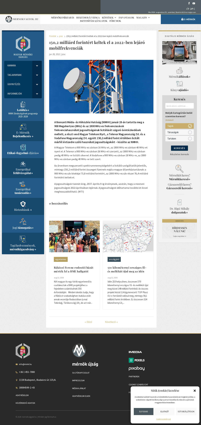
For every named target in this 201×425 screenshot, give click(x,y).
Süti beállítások (186, 411)
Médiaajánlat (79, 388)
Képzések (107, 17)
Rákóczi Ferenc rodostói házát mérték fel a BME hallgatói (73, 269)
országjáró (114, 259)
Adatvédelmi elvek (81, 396)
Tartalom (171, 138)
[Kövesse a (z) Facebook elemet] (189, 3)
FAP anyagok (126, 17)
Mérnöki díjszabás (62, 17)
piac (64, 54)
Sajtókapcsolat (81, 372)
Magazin (141, 17)
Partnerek (134, 376)
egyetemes (60, 259)
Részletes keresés (179, 154)
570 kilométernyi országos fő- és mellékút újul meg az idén (127, 269)
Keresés (179, 148)
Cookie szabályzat (163, 419)
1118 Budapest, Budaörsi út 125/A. (37, 379)
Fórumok (115, 21)
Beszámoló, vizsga (88, 17)
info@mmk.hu (25, 364)
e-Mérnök (189, 19)
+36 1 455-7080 (27, 371)
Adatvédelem (22, 395)
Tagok (170, 125)
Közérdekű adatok (25, 403)
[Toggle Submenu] (37, 65)
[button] (194, 390)
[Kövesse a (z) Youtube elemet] (193, 3)
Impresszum (78, 380)
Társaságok (173, 132)
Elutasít (164, 411)
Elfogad (143, 411)
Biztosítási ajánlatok (93, 21)
